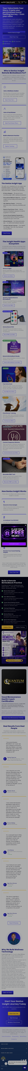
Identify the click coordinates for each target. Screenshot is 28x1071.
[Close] (25, 525)
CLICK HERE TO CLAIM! (14, 543)
